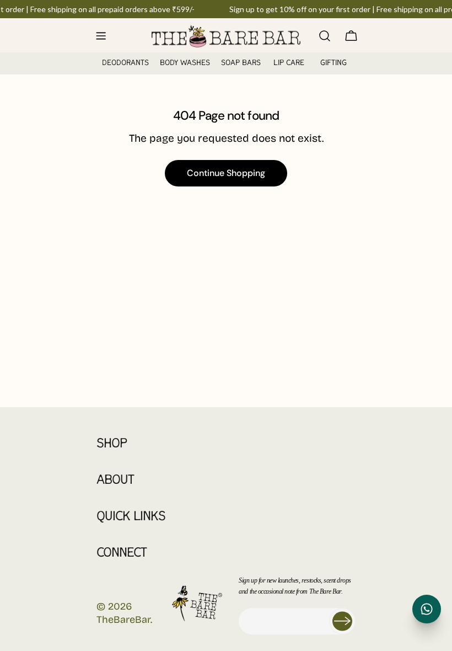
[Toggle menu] (101, 36)
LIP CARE (288, 63)
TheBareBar (123, 619)
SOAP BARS (241, 63)
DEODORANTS (125, 63)
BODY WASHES (185, 63)
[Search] (325, 36)
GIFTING (333, 63)
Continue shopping (226, 173)
